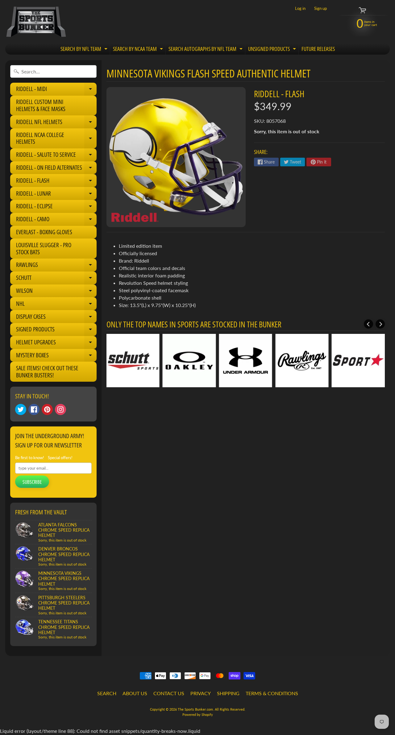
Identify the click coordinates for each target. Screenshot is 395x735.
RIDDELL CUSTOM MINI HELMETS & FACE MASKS (40, 105)
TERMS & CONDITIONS (272, 693)
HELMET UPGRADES (56, 343)
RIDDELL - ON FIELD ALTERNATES (56, 169)
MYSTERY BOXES (56, 356)
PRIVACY (200, 693)
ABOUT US (135, 693)
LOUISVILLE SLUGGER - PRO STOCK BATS (43, 248)
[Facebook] (34, 409)
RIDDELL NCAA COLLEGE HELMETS (56, 139)
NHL (56, 305)
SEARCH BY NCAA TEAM (138, 50)
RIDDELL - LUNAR (56, 194)
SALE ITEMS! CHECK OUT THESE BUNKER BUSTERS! (47, 371)
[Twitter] (20, 409)
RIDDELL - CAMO (56, 220)
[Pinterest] (47, 409)
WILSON (56, 292)
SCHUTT (56, 279)
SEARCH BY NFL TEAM (84, 50)
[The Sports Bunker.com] (36, 21)
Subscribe (32, 482)
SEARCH (106, 693)
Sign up (320, 8)
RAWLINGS (56, 266)
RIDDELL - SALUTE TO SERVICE (56, 156)
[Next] (380, 324)
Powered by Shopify (197, 714)
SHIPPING (228, 693)
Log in (300, 8)
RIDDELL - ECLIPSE (56, 207)
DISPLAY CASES (56, 318)
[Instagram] (60, 409)
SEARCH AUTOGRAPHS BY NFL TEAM (206, 50)
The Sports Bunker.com (195, 709)
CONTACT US (168, 693)
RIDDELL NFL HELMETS (56, 123)
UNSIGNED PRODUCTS (272, 50)
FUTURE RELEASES (318, 48)
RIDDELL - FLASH (56, 181)
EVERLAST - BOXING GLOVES (44, 232)
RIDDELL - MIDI (56, 90)
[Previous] (368, 324)
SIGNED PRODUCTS (56, 330)
